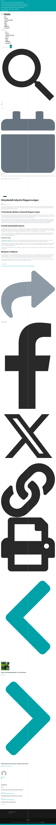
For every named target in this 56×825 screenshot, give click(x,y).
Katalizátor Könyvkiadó (6, 240)
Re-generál (6, 28)
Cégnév (7, 14)
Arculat (6, 18)
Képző (5, 24)
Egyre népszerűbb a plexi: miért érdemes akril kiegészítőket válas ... (12, 789)
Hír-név (6, 21)
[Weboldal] (1, 778)
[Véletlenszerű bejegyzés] (1, 174)
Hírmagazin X (43, 822)
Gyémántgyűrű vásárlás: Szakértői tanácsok (8, 801)
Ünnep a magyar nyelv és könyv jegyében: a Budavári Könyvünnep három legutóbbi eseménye (17, 265)
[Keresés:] (7, 47)
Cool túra (5, 178)
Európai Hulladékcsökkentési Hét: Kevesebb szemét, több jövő (11, 795)
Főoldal (2, 178)
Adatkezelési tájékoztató (12, 811)
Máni (5, 23)
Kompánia (3, 777)
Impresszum (10, 812)
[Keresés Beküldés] (11, 46)
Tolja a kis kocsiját (8, 20)
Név (5, 17)
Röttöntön (6, 26)
